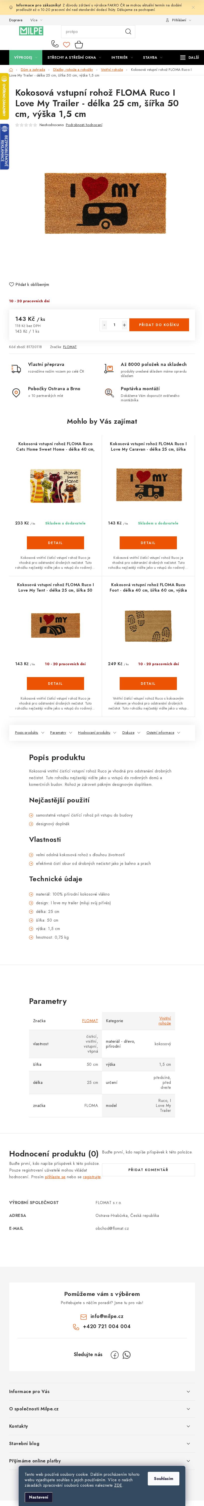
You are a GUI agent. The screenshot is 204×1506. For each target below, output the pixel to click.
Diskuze (128, 732)
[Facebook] (115, 1355)
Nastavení (38, 1497)
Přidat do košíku (159, 324)
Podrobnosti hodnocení (84, 124)
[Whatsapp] (127, 1355)
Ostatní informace (160, 732)
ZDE (118, 1485)
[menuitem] (26, 57)
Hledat (128, 31)
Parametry (58, 732)
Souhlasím (163, 1478)
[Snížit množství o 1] (104, 325)
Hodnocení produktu (94, 732)
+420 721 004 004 (56, 44)
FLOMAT (70, 346)
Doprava (16, 20)
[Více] (189, 57)
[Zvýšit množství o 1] (124, 325)
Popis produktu (26, 732)
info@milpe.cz (107, 1316)
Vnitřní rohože (165, 1020)
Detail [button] (55, 542)
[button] (55, 550)
